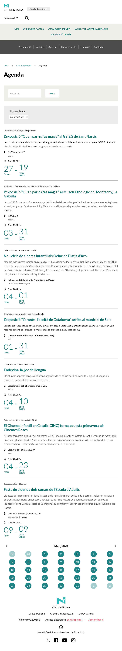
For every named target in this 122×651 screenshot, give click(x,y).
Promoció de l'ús (61, 34)
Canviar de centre (37, 9)
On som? (85, 47)
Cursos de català (33, 29)
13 (12, 569)
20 (12, 577)
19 (109, 569)
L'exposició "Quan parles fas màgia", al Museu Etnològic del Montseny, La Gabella (60, 194)
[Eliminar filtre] (26, 117)
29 (44, 585)
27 (12, 553)
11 (93, 561)
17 (77, 569)
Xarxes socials (9, 18)
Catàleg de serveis (59, 29)
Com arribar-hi (96, 619)
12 (109, 561)
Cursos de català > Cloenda (15, 484)
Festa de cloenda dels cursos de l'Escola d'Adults (42, 489)
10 (77, 561)
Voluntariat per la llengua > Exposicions (20, 130)
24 (77, 577)
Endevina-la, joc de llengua (25, 370)
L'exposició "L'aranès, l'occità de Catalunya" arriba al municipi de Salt (57, 319)
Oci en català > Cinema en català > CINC (20, 250)
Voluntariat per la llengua (91, 29)
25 (93, 577)
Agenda (53, 47)
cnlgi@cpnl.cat (74, 619)
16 (61, 569)
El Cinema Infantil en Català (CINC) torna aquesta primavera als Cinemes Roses (54, 427)
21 (28, 577)
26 (109, 577)
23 (61, 577)
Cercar (52, 93)
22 (44, 577)
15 (44, 569)
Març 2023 (61, 546)
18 (93, 569)
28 (28, 553)
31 (77, 585)
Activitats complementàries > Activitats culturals (24, 314)
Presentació (24, 47)
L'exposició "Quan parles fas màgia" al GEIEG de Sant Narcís (50, 136)
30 (61, 585)
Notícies (39, 47)
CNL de (13, 9)
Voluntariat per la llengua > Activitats (19, 364)
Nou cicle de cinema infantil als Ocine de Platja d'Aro (45, 256)
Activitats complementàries (15, 186)
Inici (16, 29)
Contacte (99, 47)
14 (28, 569)
